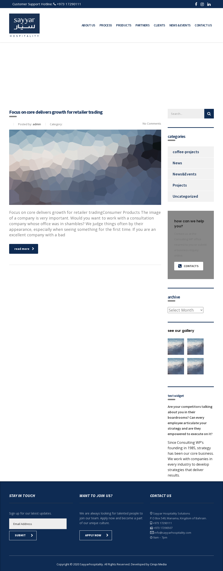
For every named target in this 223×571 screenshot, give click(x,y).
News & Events (180, 25)
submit (20, 535)
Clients (159, 25)
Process (106, 25)
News (177, 162)
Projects (180, 185)
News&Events (184, 174)
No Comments (151, 123)
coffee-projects (186, 151)
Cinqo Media (158, 564)
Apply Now (93, 535)
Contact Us (203, 25)
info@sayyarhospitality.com (172, 533)
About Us (88, 25)
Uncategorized (185, 196)
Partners (142, 25)
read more (21, 249)
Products (123, 25)
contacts (191, 266)
